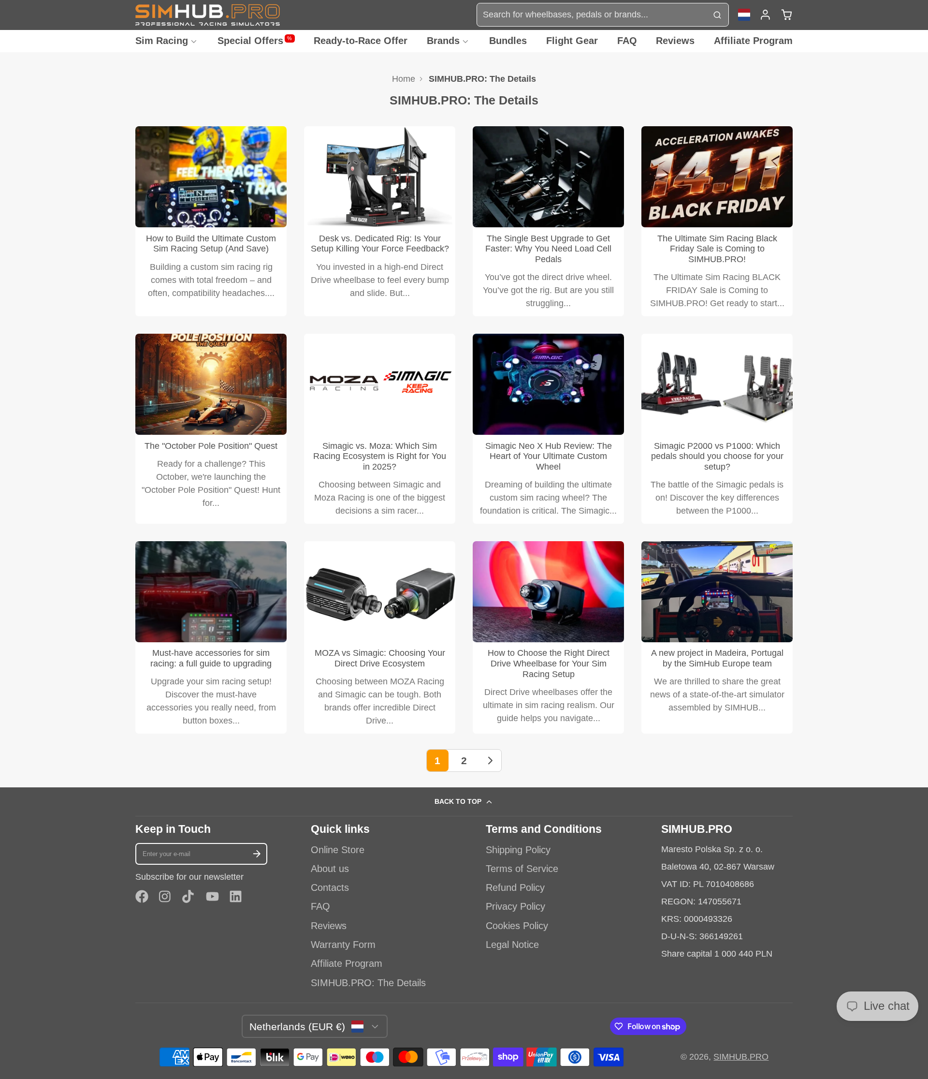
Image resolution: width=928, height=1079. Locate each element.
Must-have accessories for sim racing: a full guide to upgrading (211, 637)
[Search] (717, 14)
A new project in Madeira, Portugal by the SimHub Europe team (717, 637)
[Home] (207, 15)
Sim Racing (161, 40)
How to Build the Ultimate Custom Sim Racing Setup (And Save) (211, 221)
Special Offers (255, 40)
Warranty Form (343, 944)
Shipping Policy (518, 849)
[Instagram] (165, 896)
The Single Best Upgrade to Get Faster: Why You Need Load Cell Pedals (548, 221)
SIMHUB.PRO (740, 1057)
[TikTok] (188, 896)
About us (330, 868)
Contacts (330, 887)
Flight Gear (572, 40)
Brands (443, 40)
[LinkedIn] (235, 896)
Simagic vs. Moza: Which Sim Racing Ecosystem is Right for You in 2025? (379, 429)
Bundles (508, 40)
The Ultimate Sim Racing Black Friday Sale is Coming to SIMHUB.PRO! (717, 221)
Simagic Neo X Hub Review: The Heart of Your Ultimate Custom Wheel (548, 429)
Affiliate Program (753, 40)
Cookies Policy (517, 925)
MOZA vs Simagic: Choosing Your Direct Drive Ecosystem (379, 637)
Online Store (337, 849)
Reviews (675, 40)
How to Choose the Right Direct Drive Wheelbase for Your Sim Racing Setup (548, 637)
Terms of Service (522, 868)
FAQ (627, 40)
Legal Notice (512, 944)
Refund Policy (515, 887)
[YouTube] (212, 896)
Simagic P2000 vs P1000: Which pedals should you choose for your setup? (717, 429)
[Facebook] (141, 896)
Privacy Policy (515, 906)
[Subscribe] (257, 854)
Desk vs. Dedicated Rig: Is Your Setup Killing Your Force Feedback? (379, 221)
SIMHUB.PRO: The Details (368, 982)
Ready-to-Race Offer (360, 40)
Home (403, 79)
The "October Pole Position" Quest (211, 429)
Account (765, 15)
